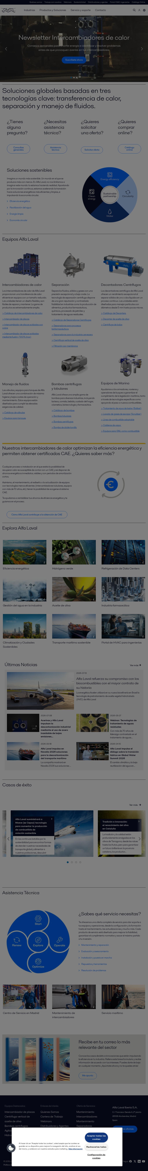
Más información (76, 1149)
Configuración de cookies (96, 1156)
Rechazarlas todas (96, 1146)
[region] (67, 1146)
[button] (11, 1148)
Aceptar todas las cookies (96, 1137)
